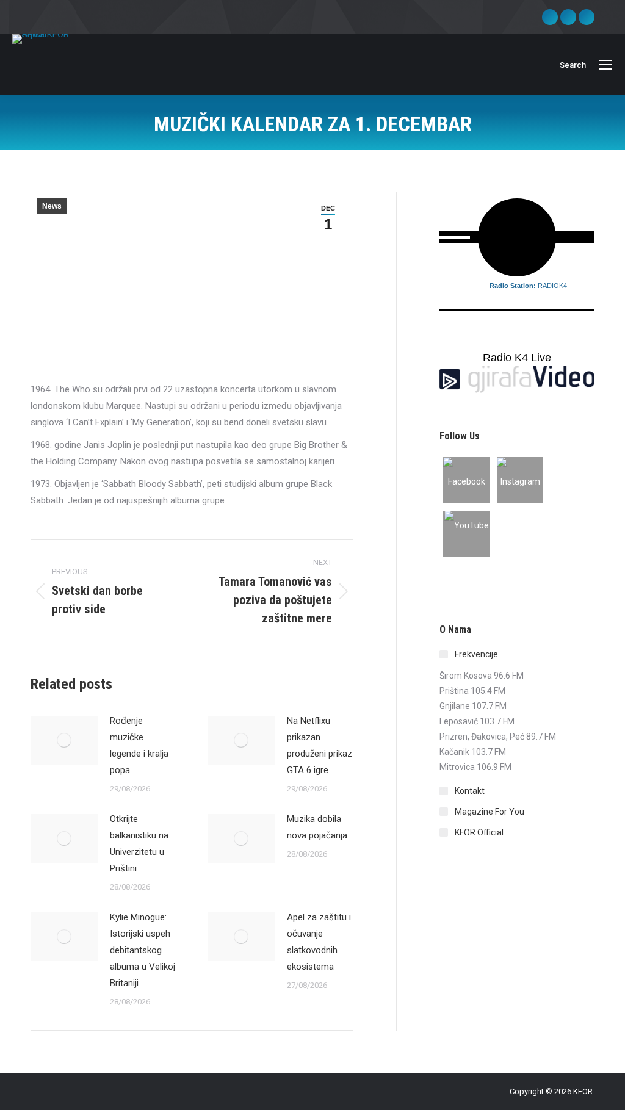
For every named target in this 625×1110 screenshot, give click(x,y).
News (52, 206)
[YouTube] (466, 534)
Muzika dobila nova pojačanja (317, 827)
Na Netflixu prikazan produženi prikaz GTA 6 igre (319, 745)
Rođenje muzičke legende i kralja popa (139, 745)
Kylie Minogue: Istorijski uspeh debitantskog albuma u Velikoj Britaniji (142, 950)
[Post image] (64, 740)
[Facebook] (466, 480)
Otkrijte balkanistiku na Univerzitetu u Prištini (139, 843)
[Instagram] (520, 480)
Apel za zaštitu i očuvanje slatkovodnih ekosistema (319, 942)
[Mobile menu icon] (605, 64)
